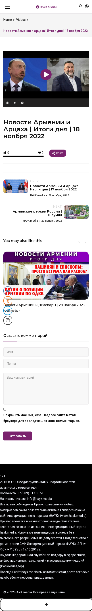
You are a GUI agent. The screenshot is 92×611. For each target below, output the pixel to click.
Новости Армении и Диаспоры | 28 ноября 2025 (44, 305)
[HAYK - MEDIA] (46, 6)
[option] (46, 283)
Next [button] (86, 241)
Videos (21, 19)
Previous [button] (79, 241)
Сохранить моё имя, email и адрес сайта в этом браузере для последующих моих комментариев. (41, 417)
